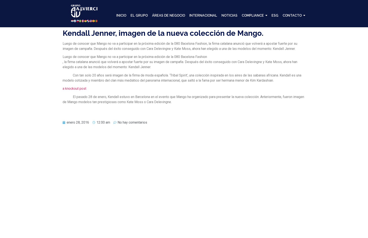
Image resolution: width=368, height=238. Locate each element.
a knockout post (74, 89)
